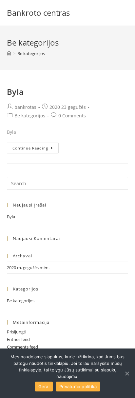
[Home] (9, 53)
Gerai (43, 386)
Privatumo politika (78, 386)
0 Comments (72, 115)
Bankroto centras (38, 12)
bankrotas (25, 107)
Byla (15, 91)
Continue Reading (30, 148)
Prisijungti (16, 332)
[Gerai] (127, 373)
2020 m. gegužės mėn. (28, 267)
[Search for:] (67, 183)
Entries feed (18, 339)
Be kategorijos (29, 115)
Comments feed (22, 347)
